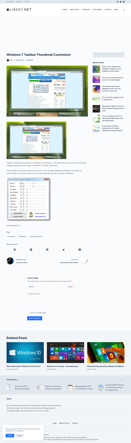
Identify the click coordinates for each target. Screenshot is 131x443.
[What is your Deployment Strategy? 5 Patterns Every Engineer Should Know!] (96, 69)
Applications (74, 9)
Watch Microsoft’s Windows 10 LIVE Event (23, 366)
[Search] (123, 9)
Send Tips (19, 1)
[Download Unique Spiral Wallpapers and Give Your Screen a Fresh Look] (96, 89)
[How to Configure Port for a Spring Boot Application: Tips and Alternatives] (96, 118)
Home (54, 423)
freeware (11, 236)
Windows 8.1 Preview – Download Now (62, 366)
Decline (19, 435)
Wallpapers (10, 1)
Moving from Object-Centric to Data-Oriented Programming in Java (113, 108)
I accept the (38, 312)
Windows (30, 60)
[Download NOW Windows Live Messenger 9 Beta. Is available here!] (100, 388)
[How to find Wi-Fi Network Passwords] (10, 388)
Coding (64, 9)
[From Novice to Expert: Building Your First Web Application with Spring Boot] (96, 128)
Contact (27, 1)
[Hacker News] (80, 249)
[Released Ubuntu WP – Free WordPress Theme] (70, 388)
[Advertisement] (65, 31)
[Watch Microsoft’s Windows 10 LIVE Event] (25, 352)
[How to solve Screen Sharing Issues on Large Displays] (96, 79)
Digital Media (97, 9)
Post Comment (34, 318)
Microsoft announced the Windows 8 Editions (105, 366)
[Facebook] (117, 2)
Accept (10, 435)
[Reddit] (63, 249)
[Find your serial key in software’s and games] (40, 388)
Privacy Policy (42, 312)
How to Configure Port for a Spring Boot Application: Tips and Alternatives (112, 118)
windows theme (36, 236)
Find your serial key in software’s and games (53, 387)
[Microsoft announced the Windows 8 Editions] (105, 352)
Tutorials (108, 9)
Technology (86, 9)
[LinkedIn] (47, 249)
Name (31, 287)
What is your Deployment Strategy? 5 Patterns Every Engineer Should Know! (111, 69)
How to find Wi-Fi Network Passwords (22, 387)
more (116, 9)
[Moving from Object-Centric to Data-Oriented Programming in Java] (96, 108)
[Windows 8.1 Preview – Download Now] (65, 352)
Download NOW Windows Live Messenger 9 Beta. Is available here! (115, 387)
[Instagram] (123, 2)
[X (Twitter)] (120, 2)
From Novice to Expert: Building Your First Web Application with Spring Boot (112, 128)
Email (70, 287)
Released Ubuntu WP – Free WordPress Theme (84, 387)
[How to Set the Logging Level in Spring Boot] (96, 99)
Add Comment (34, 294)
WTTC (17, 225)
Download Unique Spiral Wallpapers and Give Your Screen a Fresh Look (111, 88)
